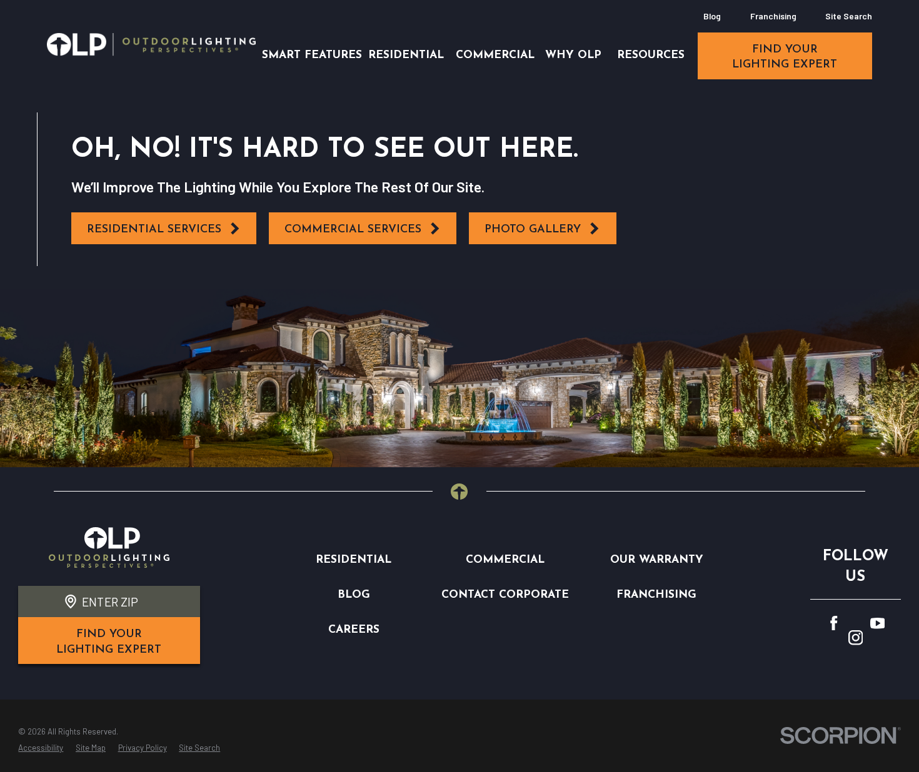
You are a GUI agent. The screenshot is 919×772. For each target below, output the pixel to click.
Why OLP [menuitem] (573, 55)
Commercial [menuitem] (495, 55)
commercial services (352, 229)
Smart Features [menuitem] (312, 55)
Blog (712, 16)
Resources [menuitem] (651, 55)
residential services (154, 229)
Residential (353, 560)
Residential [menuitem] (406, 55)
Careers (353, 630)
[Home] (151, 44)
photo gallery (533, 229)
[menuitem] (40, 748)
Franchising (773, 16)
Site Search (848, 16)
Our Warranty (656, 560)
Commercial (505, 560)
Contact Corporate (505, 595)
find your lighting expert (784, 57)
